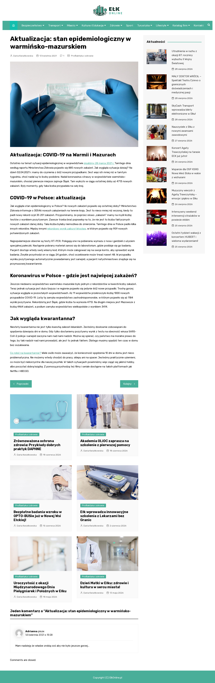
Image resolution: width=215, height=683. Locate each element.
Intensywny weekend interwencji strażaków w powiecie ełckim (186, 215)
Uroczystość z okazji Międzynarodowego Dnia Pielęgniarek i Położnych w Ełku (40, 587)
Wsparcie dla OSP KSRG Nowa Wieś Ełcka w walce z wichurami (186, 173)
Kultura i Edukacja (92, 25)
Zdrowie (115, 25)
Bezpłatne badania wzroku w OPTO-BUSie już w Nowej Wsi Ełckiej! (38, 516)
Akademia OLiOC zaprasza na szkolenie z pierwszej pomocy (105, 443)
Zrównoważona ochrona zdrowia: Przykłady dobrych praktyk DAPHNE (37, 445)
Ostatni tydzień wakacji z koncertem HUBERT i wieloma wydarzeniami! (186, 236)
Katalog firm (180, 25)
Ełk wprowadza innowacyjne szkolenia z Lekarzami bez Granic (104, 516)
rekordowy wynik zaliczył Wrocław (66, 228)
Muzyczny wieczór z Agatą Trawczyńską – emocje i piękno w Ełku (185, 194)
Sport (129, 25)
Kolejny (127, 384)
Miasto (71, 25)
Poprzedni (22, 384)
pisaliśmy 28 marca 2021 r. (99, 163)
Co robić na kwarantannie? (25, 353)
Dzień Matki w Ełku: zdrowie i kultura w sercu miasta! (104, 585)
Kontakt (199, 25)
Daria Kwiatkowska (23, 56)
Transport (54, 25)
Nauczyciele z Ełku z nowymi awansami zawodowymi (183, 130)
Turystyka (143, 25)
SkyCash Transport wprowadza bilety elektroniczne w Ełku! (184, 109)
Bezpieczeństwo (32, 25)
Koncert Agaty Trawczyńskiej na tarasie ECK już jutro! (186, 152)
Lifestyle (161, 25)
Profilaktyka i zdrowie (82, 56)
